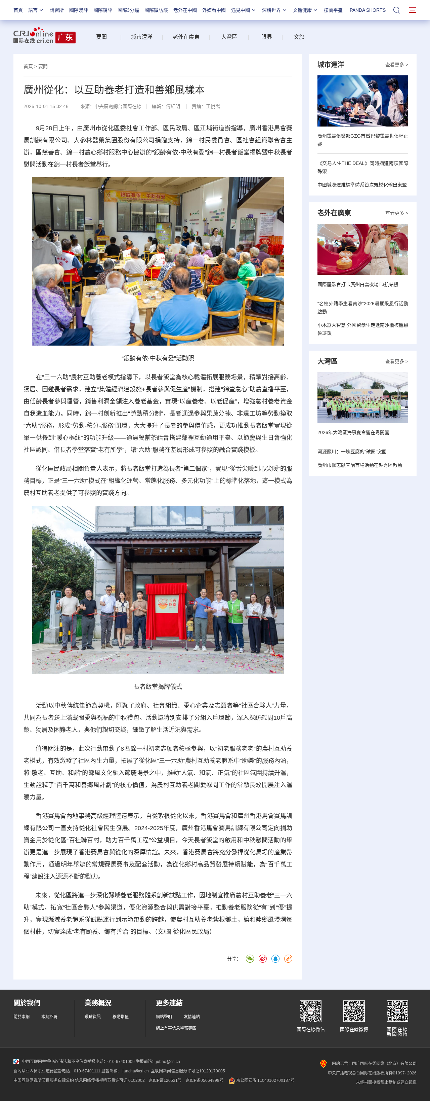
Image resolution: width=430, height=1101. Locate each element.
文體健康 (302, 10)
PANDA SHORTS (368, 10)
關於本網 (21, 1017)
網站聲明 (164, 1017)
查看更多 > (396, 64)
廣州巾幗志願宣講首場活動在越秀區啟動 (359, 465)
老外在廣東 (186, 37)
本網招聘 (49, 1017)
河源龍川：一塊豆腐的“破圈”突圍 (352, 451)
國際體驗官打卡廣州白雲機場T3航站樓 (357, 284)
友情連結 (192, 1017)
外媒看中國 (214, 10)
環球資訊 (93, 1017)
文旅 (299, 37)
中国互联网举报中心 (40, 1061)
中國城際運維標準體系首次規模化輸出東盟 (362, 184)
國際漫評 (78, 10)
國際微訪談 (156, 10)
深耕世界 (271, 10)
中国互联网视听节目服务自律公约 (43, 1080)
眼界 (266, 37)
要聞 (101, 37)
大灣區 (229, 37)
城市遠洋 (142, 37)
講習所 (57, 10)
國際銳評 (102, 10)
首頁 (18, 10)
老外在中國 (185, 10)
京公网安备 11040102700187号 (264, 1080)
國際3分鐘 (128, 10)
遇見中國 (240, 10)
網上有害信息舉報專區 (176, 1028)
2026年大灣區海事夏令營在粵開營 (353, 432)
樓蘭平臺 (333, 10)
